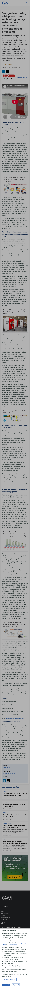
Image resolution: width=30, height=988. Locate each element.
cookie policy (12, 945)
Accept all (5, 985)
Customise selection (9, 979)
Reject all (16, 985)
